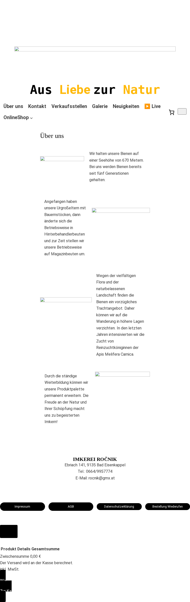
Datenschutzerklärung (119, 506)
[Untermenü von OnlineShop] (31, 117)
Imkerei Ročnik (95, 459)
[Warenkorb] (171, 112)
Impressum (22, 506)
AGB (71, 506)
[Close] (9, 531)
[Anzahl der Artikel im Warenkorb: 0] (182, 111)
